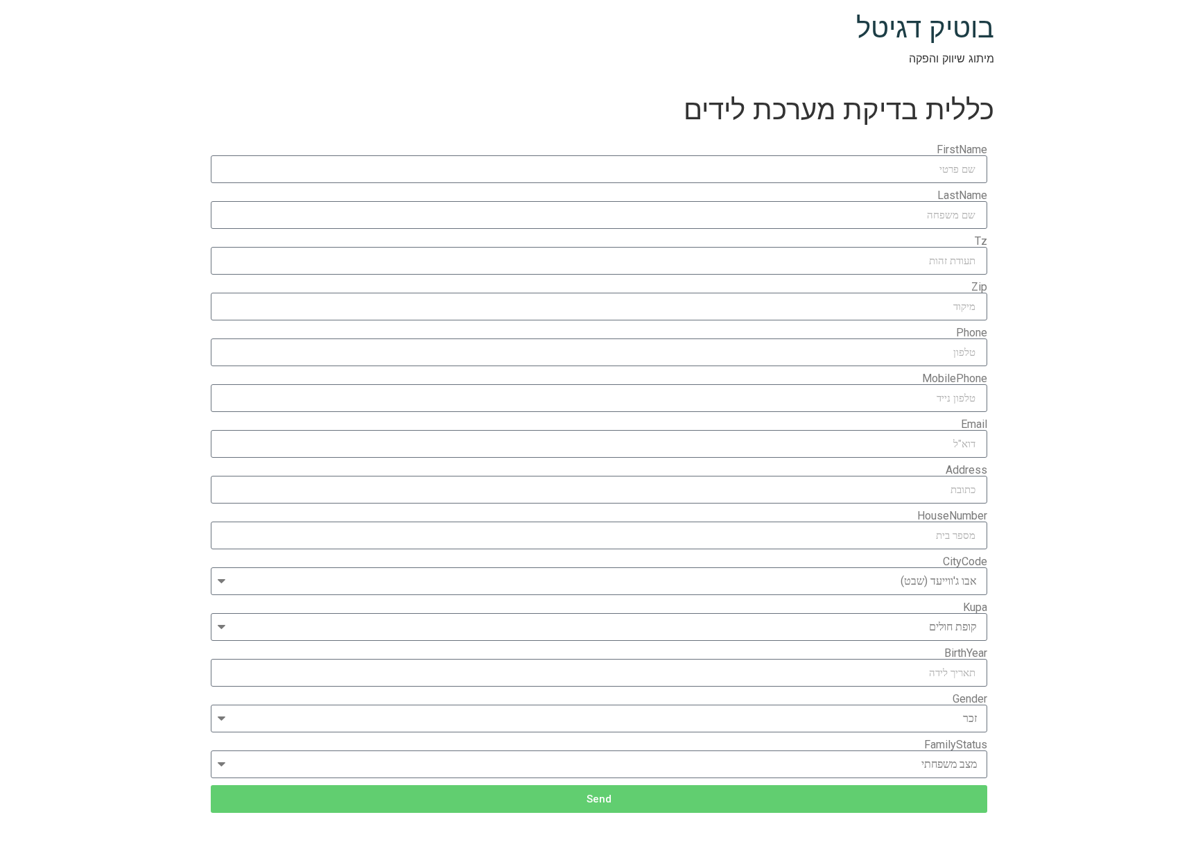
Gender (970, 699)
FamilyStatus (955, 744)
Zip (979, 287)
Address (966, 470)
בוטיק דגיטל (925, 27)
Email (974, 424)
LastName (962, 195)
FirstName (962, 149)
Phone (971, 332)
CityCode (965, 561)
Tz (981, 241)
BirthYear (965, 653)
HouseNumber (952, 516)
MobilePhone (954, 378)
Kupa (975, 607)
